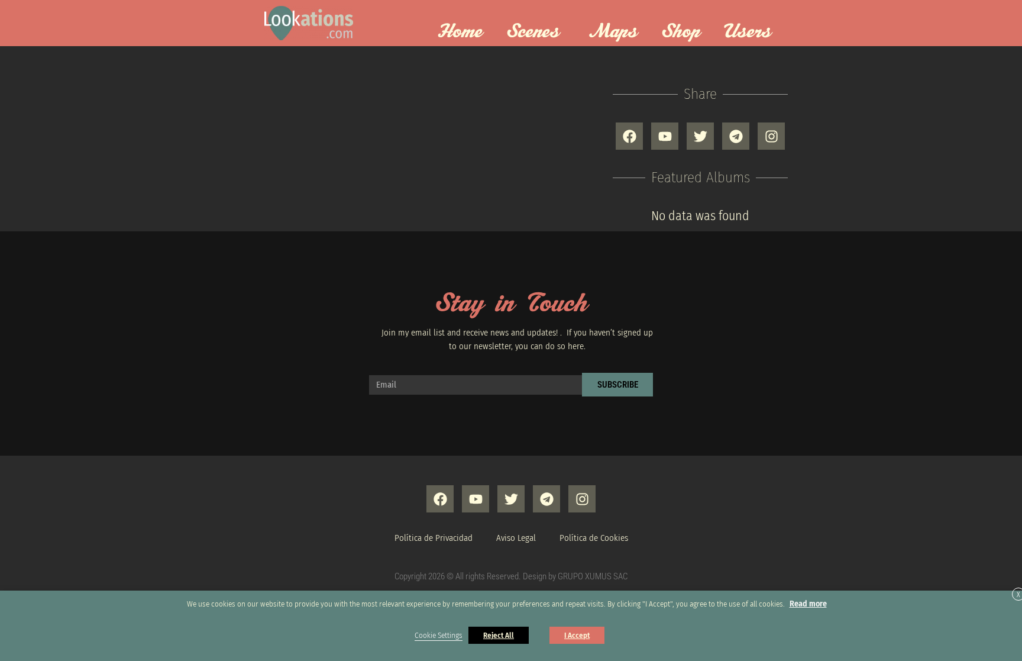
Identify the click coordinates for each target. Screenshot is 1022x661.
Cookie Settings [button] (439, 635)
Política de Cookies (593, 538)
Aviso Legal (516, 538)
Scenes (532, 32)
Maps (613, 32)
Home (460, 32)
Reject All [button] (498, 635)
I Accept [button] (577, 635)
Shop (680, 32)
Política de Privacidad (433, 538)
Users (747, 32)
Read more (808, 604)
